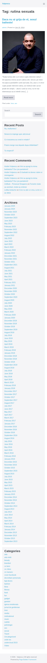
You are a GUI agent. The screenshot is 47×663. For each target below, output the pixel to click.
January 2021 (9, 285)
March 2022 (9, 247)
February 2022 (10, 250)
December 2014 (10, 497)
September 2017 (10, 400)
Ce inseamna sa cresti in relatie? (17, 140)
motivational (9, 616)
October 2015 (9, 468)
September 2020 (10, 297)
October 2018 (9, 362)
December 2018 (10, 356)
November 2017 (10, 394)
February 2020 (10, 315)
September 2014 (10, 506)
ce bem (7, 566)
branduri (7, 563)
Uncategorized (10, 637)
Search (7, 110)
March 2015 (9, 488)
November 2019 (10, 324)
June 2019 (8, 338)
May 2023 (8, 224)
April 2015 (8, 485)
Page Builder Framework (27, 659)
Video (6, 646)
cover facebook (10, 575)
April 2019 (8, 344)
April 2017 (8, 415)
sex (16, 103)
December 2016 (10, 427)
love (12, 103)
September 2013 (10, 541)
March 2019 (9, 347)
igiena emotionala (11, 604)
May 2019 (8, 341)
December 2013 (10, 532)
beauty (7, 560)
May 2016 (8, 447)
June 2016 (8, 444)
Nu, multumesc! (10, 129)
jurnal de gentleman (12, 607)
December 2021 (10, 256)
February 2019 (10, 350)
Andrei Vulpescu (10, 166)
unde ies (7, 640)
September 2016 (10, 435)
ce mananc (8, 572)
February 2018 (10, 385)
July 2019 (8, 335)
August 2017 (9, 403)
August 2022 (9, 235)
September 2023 (10, 218)
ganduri (7, 601)
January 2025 (9, 206)
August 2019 (9, 332)
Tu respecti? (9, 151)
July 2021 (8, 271)
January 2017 (9, 424)
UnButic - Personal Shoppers (15, 184)
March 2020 (9, 312)
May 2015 (8, 482)
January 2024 (9, 209)
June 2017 (8, 409)
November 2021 (10, 259)
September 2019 (10, 329)
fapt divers (8, 581)
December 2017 (10, 391)
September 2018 (10, 365)
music (6, 619)
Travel (6, 634)
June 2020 (8, 306)
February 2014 (10, 527)
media (6, 613)
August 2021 (9, 268)
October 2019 (9, 326)
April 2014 (8, 521)
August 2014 (9, 509)
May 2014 (8, 518)
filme (6, 587)
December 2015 (10, 462)
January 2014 (9, 529)
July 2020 (8, 303)
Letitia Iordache (10, 190)
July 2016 (8, 441)
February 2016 (10, 456)
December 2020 (10, 288)
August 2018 (9, 368)
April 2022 (8, 244)
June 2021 (8, 274)
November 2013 (10, 535)
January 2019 (9, 353)
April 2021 (8, 279)
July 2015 (8, 477)
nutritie (7, 622)
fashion (7, 584)
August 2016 (9, 438)
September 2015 (10, 471)
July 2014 (8, 512)
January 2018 (9, 388)
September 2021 (10, 265)
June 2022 (8, 241)
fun (5, 595)
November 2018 (10, 359)
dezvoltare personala (12, 578)
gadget (7, 598)
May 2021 (8, 276)
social (6, 631)
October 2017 (9, 397)
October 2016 (9, 432)
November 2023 (10, 212)
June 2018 (8, 374)
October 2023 (9, 215)
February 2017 (10, 421)
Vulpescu (6, 4)
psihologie (8, 625)
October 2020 (9, 294)
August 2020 (9, 300)
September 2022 (10, 232)
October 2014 (9, 503)
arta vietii (7, 557)
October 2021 (9, 262)
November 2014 (10, 500)
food (6, 593)
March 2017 (9, 418)
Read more (9, 98)
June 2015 (8, 479)
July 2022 (8, 238)
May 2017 (8, 412)
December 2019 (10, 321)
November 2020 (10, 291)
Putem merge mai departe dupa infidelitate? (21, 145)
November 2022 (10, 229)
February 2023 (10, 226)
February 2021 (10, 282)
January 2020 (9, 318)
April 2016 (8, 450)
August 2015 (9, 474)
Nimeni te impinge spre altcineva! (17, 134)
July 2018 (8, 371)
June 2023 (8, 221)
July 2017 (8, 406)
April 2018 (8, 379)
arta (5, 554)
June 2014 (8, 515)
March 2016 (9, 453)
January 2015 (9, 494)
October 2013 (9, 538)
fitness (6, 590)
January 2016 (9, 459)
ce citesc (7, 569)
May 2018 (8, 377)
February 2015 (10, 491)
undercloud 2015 (10, 643)
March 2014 (9, 524)
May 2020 (8, 309)
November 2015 (10, 465)
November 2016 (10, 429)
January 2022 (9, 253)
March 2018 (9, 382)
